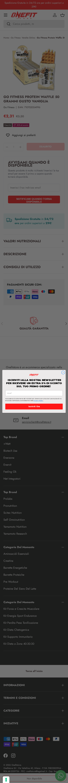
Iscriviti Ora (34, 407)
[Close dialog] (63, 372)
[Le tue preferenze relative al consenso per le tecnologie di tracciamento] (6, 779)
